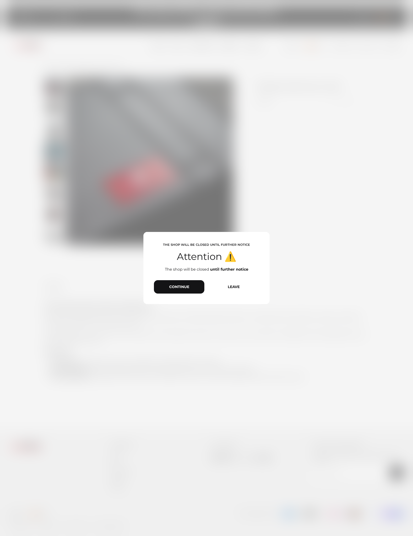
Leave (234, 286)
